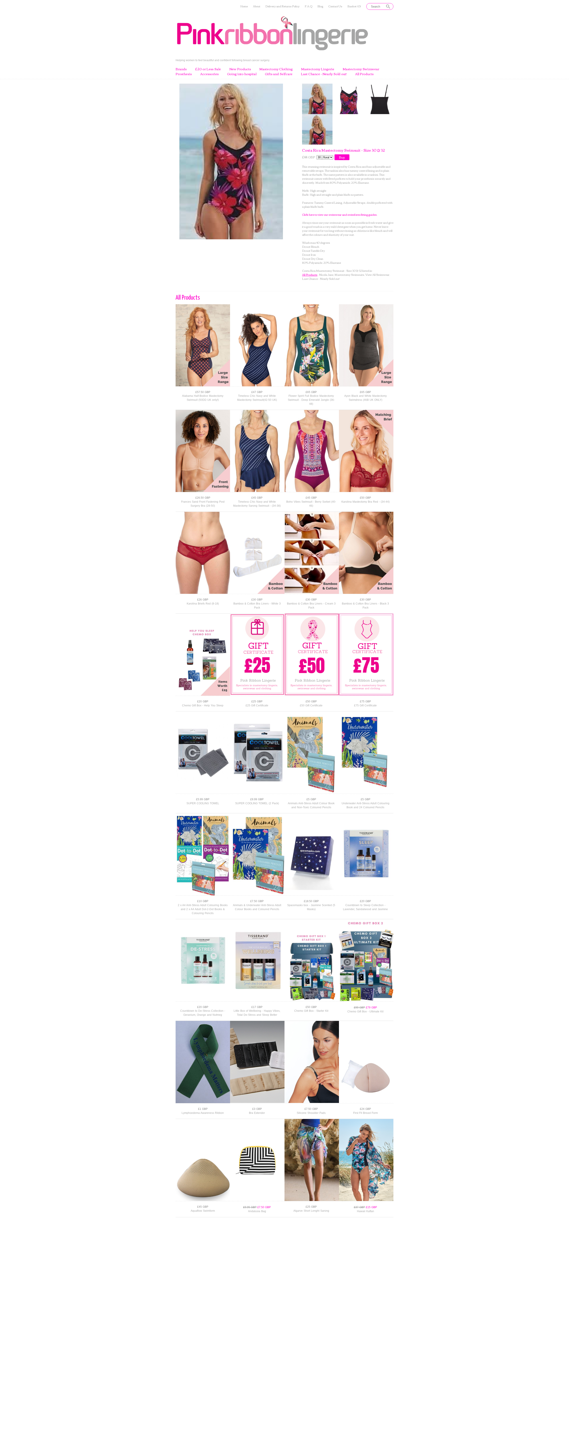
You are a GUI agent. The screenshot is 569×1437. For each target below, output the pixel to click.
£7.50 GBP (257, 901)
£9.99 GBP (257, 799)
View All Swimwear (377, 274)
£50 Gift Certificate (311, 705)
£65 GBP (311, 392)
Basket (354, 6)
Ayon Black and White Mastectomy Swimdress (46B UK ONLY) (365, 397)
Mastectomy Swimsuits (349, 274)
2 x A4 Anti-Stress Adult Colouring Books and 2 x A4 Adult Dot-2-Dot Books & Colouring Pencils (203, 909)
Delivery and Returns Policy (282, 6)
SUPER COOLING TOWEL (202, 803)
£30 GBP (256, 599)
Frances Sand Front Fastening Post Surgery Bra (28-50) (202, 503)
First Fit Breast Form (365, 1113)
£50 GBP (365, 497)
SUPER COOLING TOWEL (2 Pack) (257, 803)
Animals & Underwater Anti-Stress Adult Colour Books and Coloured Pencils (257, 907)
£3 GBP (257, 1109)
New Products (240, 69)
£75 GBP (365, 701)
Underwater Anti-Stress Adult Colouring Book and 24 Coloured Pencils (365, 805)
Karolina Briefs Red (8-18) (203, 603)
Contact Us (335, 6)
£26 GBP (202, 599)
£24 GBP (365, 1109)
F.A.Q (308, 6)
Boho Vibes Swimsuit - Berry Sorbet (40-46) (311, 503)
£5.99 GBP (202, 799)
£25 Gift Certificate (257, 705)
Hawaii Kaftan (365, 1211)
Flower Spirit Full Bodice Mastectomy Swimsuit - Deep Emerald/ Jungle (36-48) (311, 399)
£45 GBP (256, 497)
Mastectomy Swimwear (361, 69)
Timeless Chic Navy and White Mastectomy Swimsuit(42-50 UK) (257, 397)
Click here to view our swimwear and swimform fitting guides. (339, 214)
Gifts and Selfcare (279, 74)
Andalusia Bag (257, 1211)
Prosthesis (184, 74)
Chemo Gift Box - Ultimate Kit (365, 1011)
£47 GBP (256, 392)
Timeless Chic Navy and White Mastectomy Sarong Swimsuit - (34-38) (257, 503)
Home (244, 6)
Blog (320, 6)
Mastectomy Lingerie (317, 69)
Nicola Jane (326, 274)
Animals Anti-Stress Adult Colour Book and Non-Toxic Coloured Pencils (311, 805)
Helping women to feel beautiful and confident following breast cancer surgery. (223, 60)
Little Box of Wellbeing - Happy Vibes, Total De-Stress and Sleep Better (257, 1012)
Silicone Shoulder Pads (311, 1113)
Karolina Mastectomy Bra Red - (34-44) (365, 501)
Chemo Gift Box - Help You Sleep (202, 705)
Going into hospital (241, 74)
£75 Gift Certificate (365, 705)
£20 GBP (202, 701)
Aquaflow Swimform (203, 1210)
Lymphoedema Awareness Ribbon (203, 1113)
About (256, 6)
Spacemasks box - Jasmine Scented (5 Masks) (311, 907)
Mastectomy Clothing (276, 69)
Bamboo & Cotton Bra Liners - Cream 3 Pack (311, 605)
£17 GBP (256, 1007)
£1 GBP (203, 1109)
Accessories (209, 74)
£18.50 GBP (311, 901)
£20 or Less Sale (208, 69)
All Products (364, 74)
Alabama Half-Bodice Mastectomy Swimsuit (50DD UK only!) (202, 397)
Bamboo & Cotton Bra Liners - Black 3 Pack (365, 605)
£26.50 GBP (202, 497)
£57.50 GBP (202, 392)
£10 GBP (202, 901)
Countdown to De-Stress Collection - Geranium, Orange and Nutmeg (202, 1012)
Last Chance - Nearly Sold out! (324, 74)
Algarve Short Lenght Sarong (311, 1210)
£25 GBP (256, 701)
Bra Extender (257, 1113)
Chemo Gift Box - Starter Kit (311, 1010)
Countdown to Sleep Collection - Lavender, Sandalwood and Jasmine (365, 907)
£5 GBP (311, 799)
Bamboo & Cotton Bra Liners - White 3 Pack (257, 605)
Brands (181, 69)
